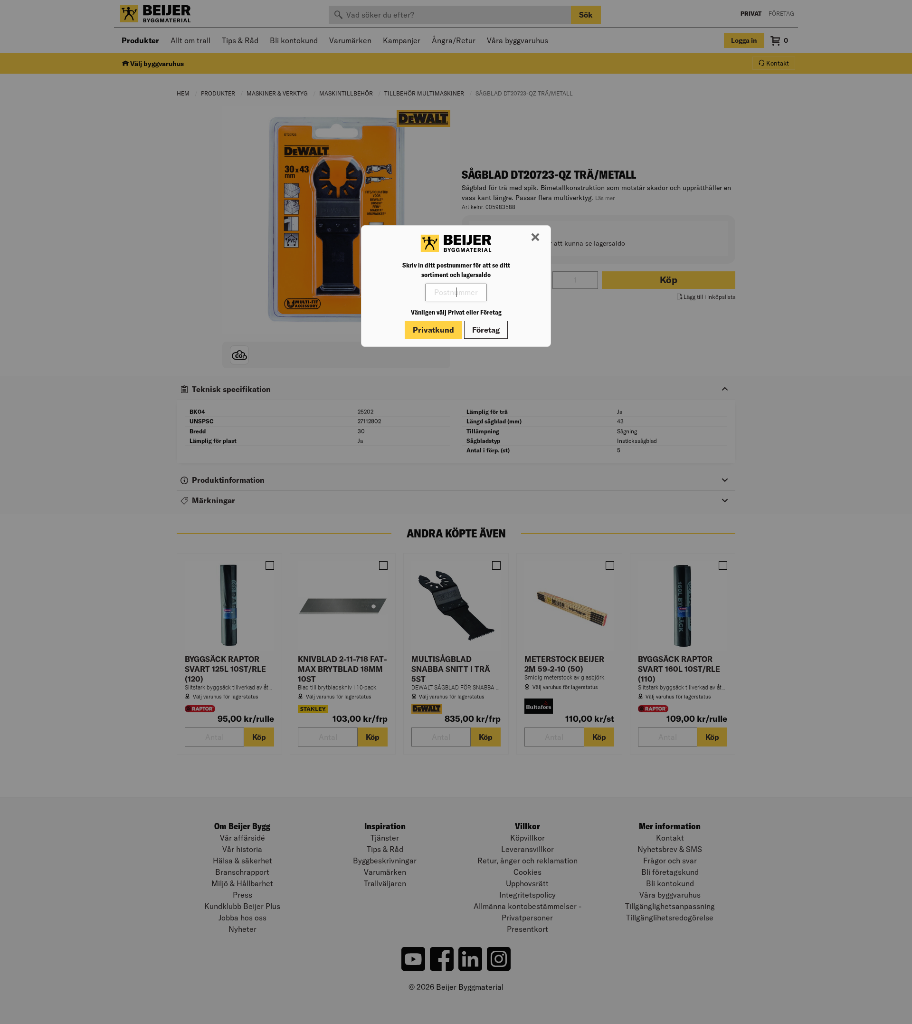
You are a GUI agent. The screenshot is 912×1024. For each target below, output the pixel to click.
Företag (486, 330)
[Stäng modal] (535, 238)
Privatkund (433, 330)
